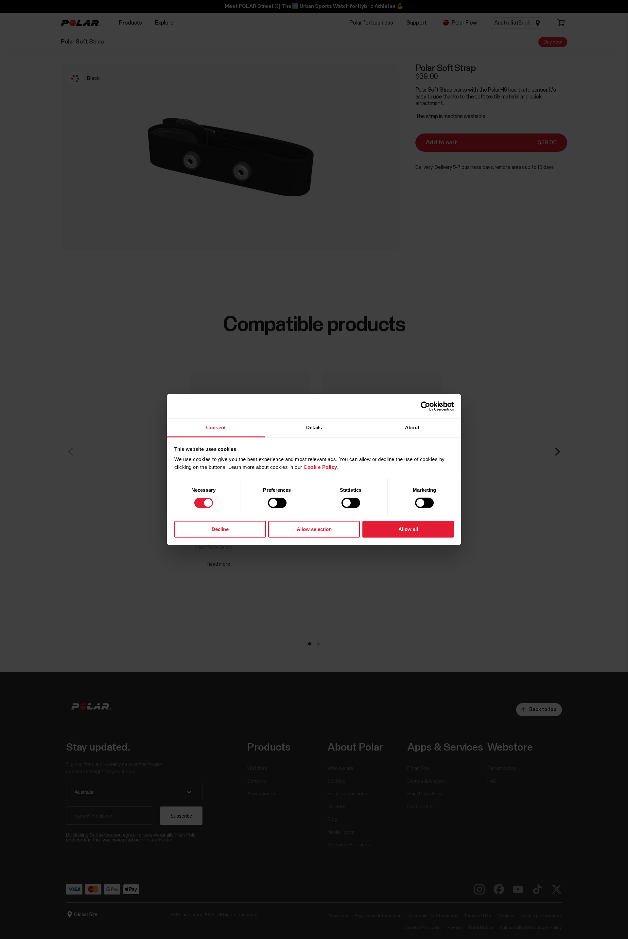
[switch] (277, 503)
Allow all (408, 529)
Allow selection (314, 529)
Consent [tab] (216, 427)
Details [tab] (314, 427)
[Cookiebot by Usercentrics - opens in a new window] (425, 406)
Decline (220, 529)
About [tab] (412, 427)
